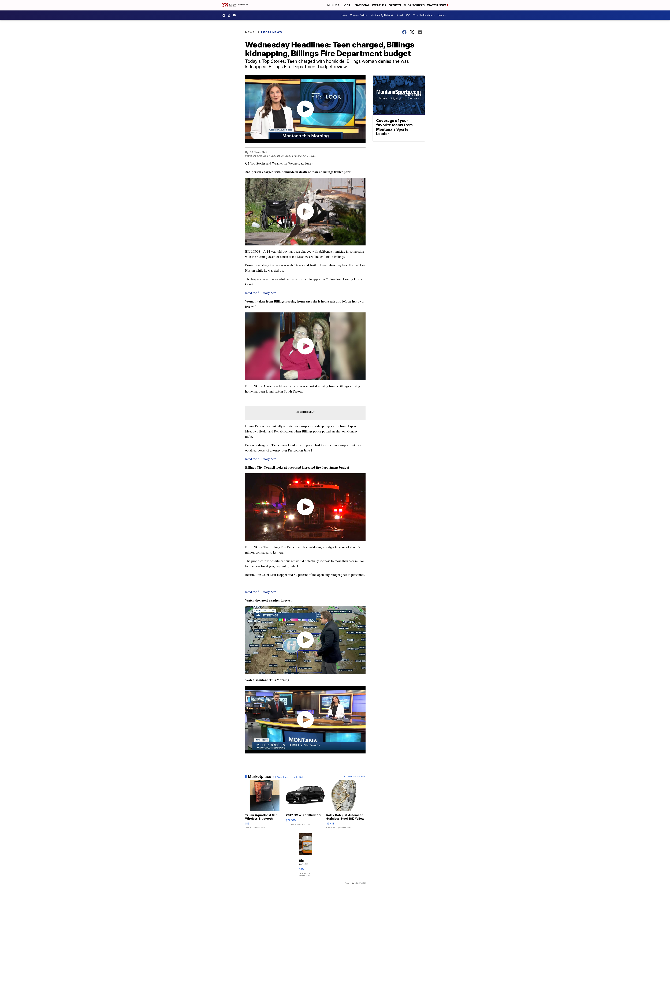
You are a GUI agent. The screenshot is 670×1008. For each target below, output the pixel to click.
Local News (271, 32)
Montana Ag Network (382, 15)
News (344, 15)
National (362, 5)
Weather (379, 5)
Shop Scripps (414, 5)
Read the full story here (260, 292)
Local (347, 5)
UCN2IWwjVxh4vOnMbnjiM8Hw (235, 15)
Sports (395, 5)
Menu (331, 5)
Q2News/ (224, 15)
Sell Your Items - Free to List (288, 777)
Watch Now (437, 5)
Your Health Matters (424, 15)
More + (442, 15)
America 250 (403, 15)
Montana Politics (358, 15)
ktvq (230, 15)
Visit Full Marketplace (354, 776)
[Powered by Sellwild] (360, 883)
